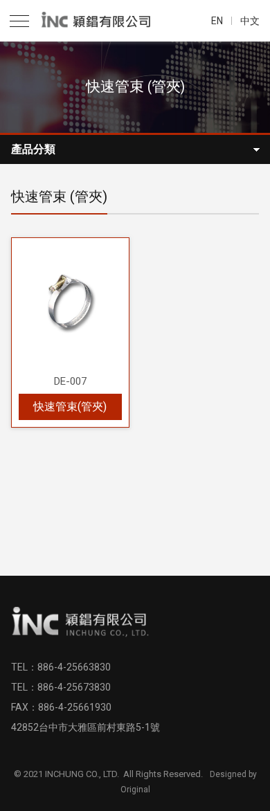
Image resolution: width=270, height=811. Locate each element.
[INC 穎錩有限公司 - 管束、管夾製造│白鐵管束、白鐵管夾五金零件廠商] (100, 21)
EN (217, 20)
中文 (250, 20)
